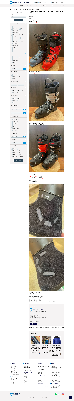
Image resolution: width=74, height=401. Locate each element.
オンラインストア (13, 5)
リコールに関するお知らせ (43, 386)
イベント (14, 58)
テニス (30, 2)
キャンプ (21, 39)
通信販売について (41, 380)
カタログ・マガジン (54, 380)
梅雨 (18, 90)
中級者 (20, 76)
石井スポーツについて (55, 2)
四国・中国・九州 (14, 372)
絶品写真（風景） (16, 123)
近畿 (12, 371)
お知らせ (25, 378)
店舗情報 (21, 5)
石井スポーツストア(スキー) (55, 386)
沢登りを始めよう (54, 375)
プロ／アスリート (16, 74)
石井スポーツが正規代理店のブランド (56, 377)
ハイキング (15, 39)
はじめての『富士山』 (28, 370)
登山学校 (44, 5)
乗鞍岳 (14, 154)
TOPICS (36, 2)
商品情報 (52, 5)
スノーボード (15, 43)
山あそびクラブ (15, 45)
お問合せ (40, 2)
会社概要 (25, 376)
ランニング (15, 41)
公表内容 (25, 381)
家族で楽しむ (15, 121)
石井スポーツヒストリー (28, 373)
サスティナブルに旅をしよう (56, 370)
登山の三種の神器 (27, 366)
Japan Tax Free (27, 382)
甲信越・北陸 (13, 368)
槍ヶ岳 (20, 152)
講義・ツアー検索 (14, 378)
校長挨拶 (12, 383)
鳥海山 (20, 148)
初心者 (14, 78)
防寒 (19, 100)
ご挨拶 (25, 377)
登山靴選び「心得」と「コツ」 (56, 367)
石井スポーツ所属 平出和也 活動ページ (43, 366)
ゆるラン (14, 47)
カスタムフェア (15, 49)
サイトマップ (29, 397)
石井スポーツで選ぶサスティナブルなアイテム (56, 372)
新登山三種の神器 (27, 367)
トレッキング (15, 30)
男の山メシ (13, 382)
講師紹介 (12, 379)
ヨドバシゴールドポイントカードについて (43, 377)
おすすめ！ (15, 130)
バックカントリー (16, 36)
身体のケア (15, 126)
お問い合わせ (40, 381)
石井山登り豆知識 (16, 128)
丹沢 (19, 150)
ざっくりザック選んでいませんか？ (56, 369)
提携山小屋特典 (40, 372)
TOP (10, 9)
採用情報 (62, 2)
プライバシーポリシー (36, 397)
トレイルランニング (16, 32)
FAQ (38, 379)
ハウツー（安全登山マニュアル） (43, 370)
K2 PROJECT (40, 383)
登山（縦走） (15, 28)
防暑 (14, 102)
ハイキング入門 (27, 368)
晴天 (14, 98)
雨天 (19, 98)
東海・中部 (13, 370)
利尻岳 (14, 148)
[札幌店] (36, 310)
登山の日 (39, 368)
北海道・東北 (13, 366)
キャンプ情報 (60, 5)
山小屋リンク (40, 373)
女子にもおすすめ (16, 119)
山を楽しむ (36, 5)
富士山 (14, 152)
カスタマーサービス (47, 2)
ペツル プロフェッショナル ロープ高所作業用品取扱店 (17, 374)
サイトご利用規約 (44, 397)
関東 (12, 367)
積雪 (14, 100)
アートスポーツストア (54, 387)
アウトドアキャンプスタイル (56, 381)
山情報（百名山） (16, 60)
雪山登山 (22, 28)
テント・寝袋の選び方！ (55, 374)
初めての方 (29, 5)
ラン (26, 2)
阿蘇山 (21, 156)
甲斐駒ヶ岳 (15, 156)
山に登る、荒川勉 (41, 369)
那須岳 (14, 150)
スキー (23, 2)
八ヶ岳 (20, 154)
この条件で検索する (18, 19)
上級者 (14, 76)
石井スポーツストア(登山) (55, 385)
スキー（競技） (21, 34)
